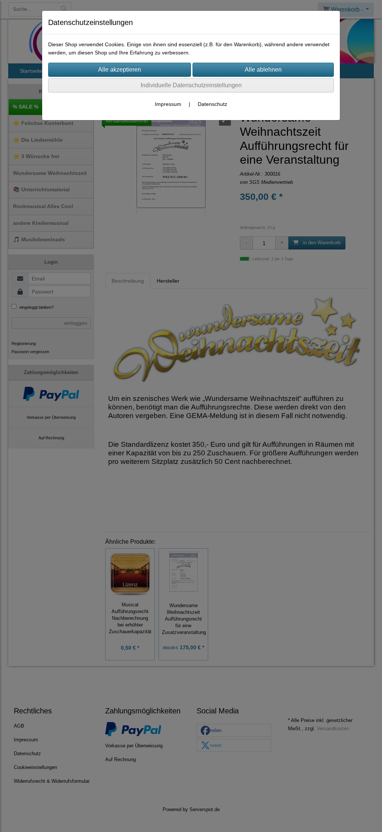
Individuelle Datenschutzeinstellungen (191, 85)
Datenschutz (212, 104)
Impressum (168, 104)
